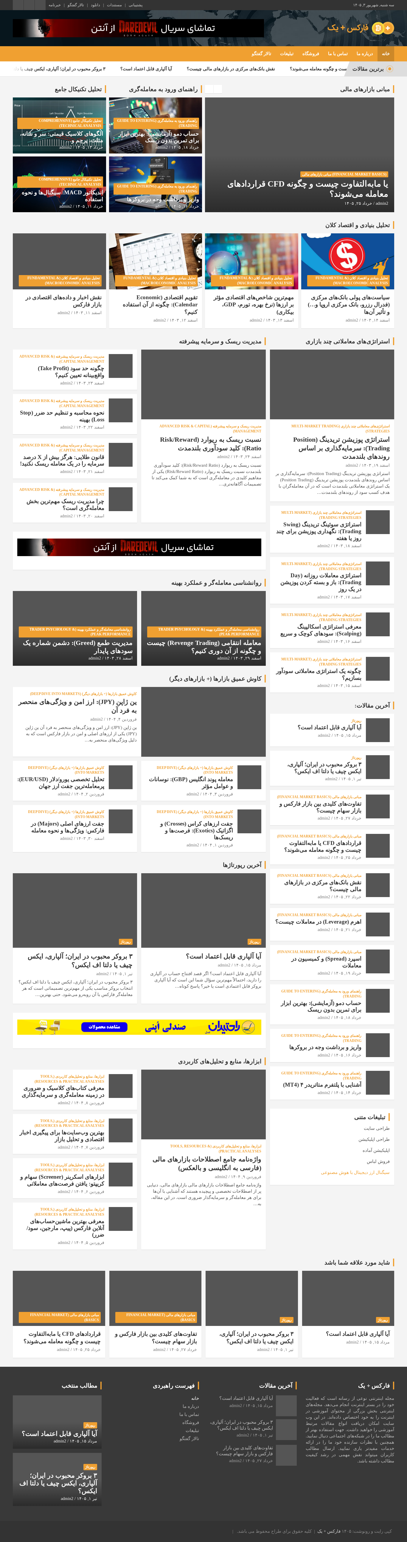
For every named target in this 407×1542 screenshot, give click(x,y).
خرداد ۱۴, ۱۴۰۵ (347, 1092)
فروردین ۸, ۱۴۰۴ (89, 1103)
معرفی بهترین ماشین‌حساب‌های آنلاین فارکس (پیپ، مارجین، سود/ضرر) (65, 1228)
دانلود (95, 5)
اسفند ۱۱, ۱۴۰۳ (88, 313)
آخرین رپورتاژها (242, 865)
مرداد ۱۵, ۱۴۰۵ (247, 965)
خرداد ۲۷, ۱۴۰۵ (347, 818)
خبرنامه (55, 5)
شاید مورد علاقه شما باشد (357, 1262)
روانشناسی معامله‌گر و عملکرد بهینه (216, 582)
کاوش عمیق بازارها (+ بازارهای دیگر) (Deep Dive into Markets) (83, 694)
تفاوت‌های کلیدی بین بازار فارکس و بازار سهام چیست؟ (320, 807)
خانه (386, 53)
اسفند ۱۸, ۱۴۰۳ (347, 546)
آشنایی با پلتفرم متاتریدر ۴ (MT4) (322, 1085)
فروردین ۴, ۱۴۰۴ (121, 719)
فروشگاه (310, 53)
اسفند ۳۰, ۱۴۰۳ (90, 838)
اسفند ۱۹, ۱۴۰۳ (376, 465)
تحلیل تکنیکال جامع (78, 89)
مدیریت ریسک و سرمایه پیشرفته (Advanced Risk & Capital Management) (210, 428)
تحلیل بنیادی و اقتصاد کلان (357, 225)
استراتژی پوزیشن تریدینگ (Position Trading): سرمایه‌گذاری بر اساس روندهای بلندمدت (341, 448)
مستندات (114, 5)
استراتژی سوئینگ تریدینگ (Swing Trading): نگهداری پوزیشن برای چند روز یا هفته (318, 531)
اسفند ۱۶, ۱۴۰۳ (347, 641)
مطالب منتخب (79, 1385)
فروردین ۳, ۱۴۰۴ (218, 794)
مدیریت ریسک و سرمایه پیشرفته (220, 341)
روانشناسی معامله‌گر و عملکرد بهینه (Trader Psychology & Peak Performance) (209, 632)
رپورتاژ (254, 942)
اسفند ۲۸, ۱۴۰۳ (119, 658)
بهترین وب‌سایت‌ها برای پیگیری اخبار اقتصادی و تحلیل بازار (62, 1135)
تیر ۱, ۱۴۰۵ (122, 974)
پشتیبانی (136, 5)
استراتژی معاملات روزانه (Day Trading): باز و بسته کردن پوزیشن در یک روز (320, 582)
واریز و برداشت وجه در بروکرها (163, 199)
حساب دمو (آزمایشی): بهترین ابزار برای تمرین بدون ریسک (159, 137)
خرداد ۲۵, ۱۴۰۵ (347, 857)
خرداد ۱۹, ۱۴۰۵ (347, 973)
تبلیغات (286, 53)
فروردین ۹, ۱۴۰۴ (246, 1177)
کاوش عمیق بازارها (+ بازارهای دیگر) (215, 678)
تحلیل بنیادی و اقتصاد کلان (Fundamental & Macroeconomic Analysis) (352, 280)
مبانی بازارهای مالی (365, 89)
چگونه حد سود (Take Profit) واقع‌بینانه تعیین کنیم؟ (71, 371)
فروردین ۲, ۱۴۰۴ (89, 794)
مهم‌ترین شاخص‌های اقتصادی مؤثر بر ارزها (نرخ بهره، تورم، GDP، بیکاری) (254, 304)
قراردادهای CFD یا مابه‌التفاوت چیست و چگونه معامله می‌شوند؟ (322, 846)
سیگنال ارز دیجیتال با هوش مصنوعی (355, 1172)
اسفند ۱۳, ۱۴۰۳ (280, 320)
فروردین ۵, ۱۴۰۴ (89, 1242)
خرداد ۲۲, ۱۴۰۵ (358, 203)
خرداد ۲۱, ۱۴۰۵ (347, 929)
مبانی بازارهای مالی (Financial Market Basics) (344, 184)
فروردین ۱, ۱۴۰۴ (218, 845)
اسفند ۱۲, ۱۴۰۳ (184, 320)
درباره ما (365, 53)
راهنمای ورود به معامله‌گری (163, 89)
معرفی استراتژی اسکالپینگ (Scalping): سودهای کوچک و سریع (320, 630)
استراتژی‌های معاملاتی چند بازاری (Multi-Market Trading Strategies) (340, 428)
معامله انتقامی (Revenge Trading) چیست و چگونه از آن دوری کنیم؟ (204, 646)
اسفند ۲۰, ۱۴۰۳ (90, 516)
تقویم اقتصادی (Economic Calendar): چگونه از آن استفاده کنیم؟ (160, 304)
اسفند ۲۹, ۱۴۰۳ (247, 658)
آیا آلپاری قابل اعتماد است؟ (188, 68)
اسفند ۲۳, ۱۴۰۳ (90, 383)
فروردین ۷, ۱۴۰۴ (89, 1147)
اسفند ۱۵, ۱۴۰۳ (347, 685)
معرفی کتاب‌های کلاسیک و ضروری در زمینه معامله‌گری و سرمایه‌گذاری (63, 1091)
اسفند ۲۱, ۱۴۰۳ (90, 471)
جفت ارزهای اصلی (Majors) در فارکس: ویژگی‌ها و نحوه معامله (67, 827)
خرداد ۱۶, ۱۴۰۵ (185, 206)
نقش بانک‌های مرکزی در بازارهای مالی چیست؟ (273, 68)
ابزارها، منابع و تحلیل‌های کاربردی (220, 1061)
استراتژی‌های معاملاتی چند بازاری (348, 341)
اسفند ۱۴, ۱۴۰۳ (376, 320)
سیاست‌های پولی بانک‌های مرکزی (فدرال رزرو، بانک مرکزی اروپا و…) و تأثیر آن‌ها (349, 304)
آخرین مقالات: (372, 705)
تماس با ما (338, 53)
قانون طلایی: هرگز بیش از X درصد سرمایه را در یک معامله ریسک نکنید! (62, 460)
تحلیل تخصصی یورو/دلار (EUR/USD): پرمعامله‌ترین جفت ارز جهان (60, 782)
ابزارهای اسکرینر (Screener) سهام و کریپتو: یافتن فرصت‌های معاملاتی (62, 1180)
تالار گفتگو (76, 5)
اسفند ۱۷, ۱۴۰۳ (347, 597)
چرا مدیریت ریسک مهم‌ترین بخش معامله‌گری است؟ (65, 504)
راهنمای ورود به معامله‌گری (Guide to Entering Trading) (157, 123)
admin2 (382, 203)
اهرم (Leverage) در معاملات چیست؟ (318, 922)
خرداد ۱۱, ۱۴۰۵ (89, 206)
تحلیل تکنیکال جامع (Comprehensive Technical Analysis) (70, 123)
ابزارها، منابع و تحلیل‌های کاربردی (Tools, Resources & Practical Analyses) (215, 1148)
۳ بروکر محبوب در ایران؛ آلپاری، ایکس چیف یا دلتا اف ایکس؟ (90, 68)
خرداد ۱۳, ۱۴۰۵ (89, 147)
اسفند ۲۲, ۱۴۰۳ (90, 427)
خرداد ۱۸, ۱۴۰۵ (185, 147)
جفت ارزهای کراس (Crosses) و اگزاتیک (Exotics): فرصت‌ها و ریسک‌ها (196, 830)
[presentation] (209, 89)
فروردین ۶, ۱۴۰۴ (89, 1191)
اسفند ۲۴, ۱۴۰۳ (247, 456)
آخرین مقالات (276, 1385)
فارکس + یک (329, 1531)
